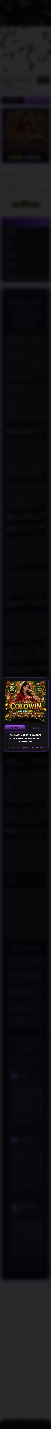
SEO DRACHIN (37, 747)
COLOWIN (25, 747)
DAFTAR (15, 728)
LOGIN (36, 728)
